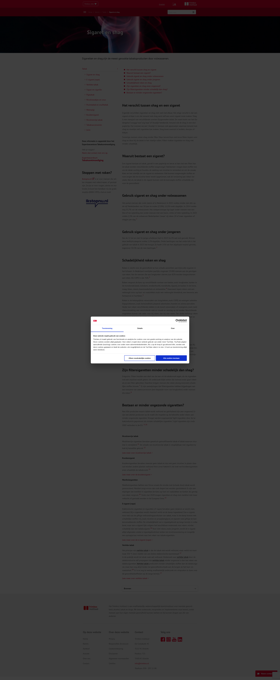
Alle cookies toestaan (171, 358)
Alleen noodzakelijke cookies (140, 358)
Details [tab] (140, 328)
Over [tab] (173, 328)
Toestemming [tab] (107, 328)
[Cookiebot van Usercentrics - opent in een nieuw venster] (177, 320)
